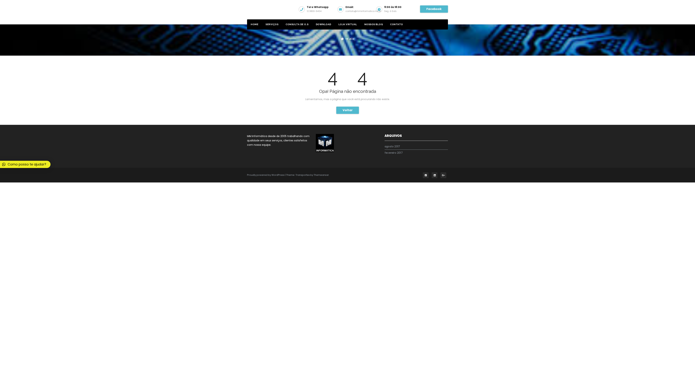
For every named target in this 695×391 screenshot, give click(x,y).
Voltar (348, 110)
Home (254, 24)
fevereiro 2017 (394, 153)
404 (351, 39)
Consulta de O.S (297, 24)
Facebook (434, 9)
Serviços (272, 24)
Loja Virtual (347, 24)
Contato (396, 24)
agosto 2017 (392, 146)
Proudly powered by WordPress (266, 175)
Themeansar (321, 175)
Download (323, 24)
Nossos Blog (373, 24)
